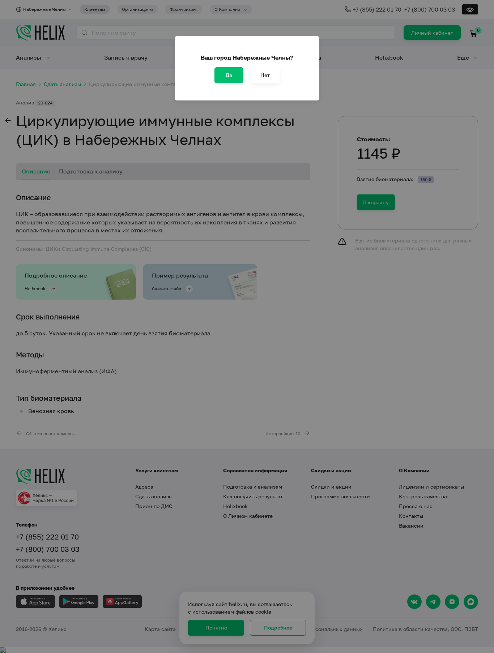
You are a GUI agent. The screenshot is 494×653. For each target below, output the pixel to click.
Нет (265, 75)
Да (229, 75)
